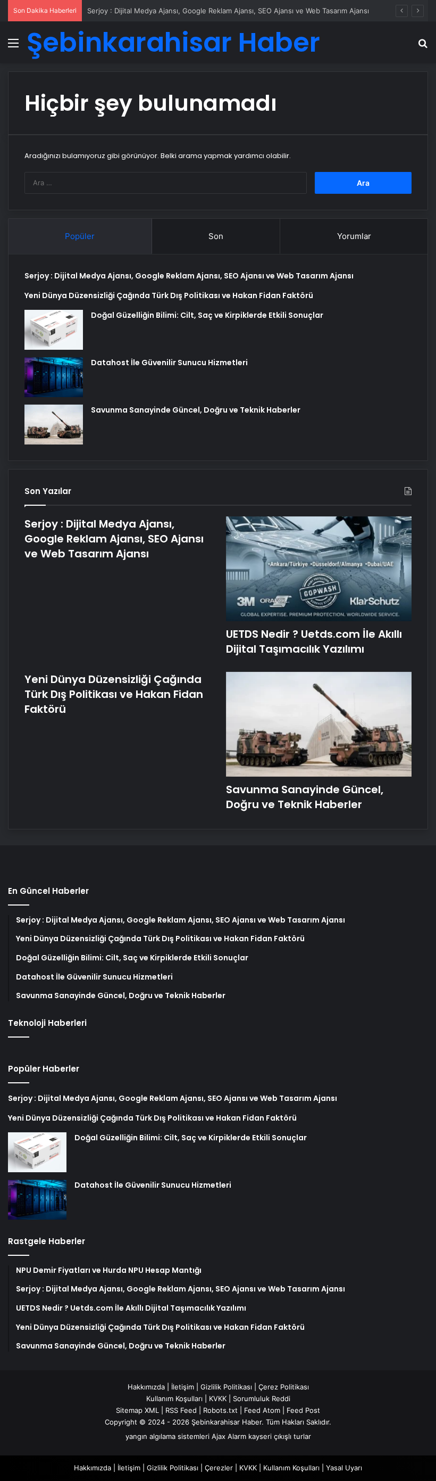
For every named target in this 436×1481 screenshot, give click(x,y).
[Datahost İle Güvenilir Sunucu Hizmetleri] (53, 377)
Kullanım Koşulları (174, 1398)
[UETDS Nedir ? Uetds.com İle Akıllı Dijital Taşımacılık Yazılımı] (319, 568)
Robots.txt (220, 1410)
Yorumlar (354, 236)
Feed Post (303, 1410)
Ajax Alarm (229, 1436)
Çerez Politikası (283, 1387)
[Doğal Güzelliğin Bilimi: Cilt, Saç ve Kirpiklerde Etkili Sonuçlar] (53, 330)
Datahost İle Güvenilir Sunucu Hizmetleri (169, 362)
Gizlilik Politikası (226, 1387)
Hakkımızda (146, 1387)
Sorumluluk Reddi (261, 1398)
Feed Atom (262, 1410)
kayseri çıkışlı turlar (279, 1436)
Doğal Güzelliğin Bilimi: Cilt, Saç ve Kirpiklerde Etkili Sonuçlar (207, 315)
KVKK (218, 1398)
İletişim (182, 1387)
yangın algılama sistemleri (167, 1436)
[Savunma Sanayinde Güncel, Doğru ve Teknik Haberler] (53, 425)
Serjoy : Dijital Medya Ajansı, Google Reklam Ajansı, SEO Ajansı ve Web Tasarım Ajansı (228, 10)
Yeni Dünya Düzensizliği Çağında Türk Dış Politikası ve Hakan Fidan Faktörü (168, 295)
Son (215, 236)
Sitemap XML (137, 1410)
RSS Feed (181, 1410)
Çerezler (219, 1467)
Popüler (80, 236)
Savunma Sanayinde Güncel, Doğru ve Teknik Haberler (195, 410)
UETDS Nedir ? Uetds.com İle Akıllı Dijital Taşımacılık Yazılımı (314, 641)
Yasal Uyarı (344, 1467)
